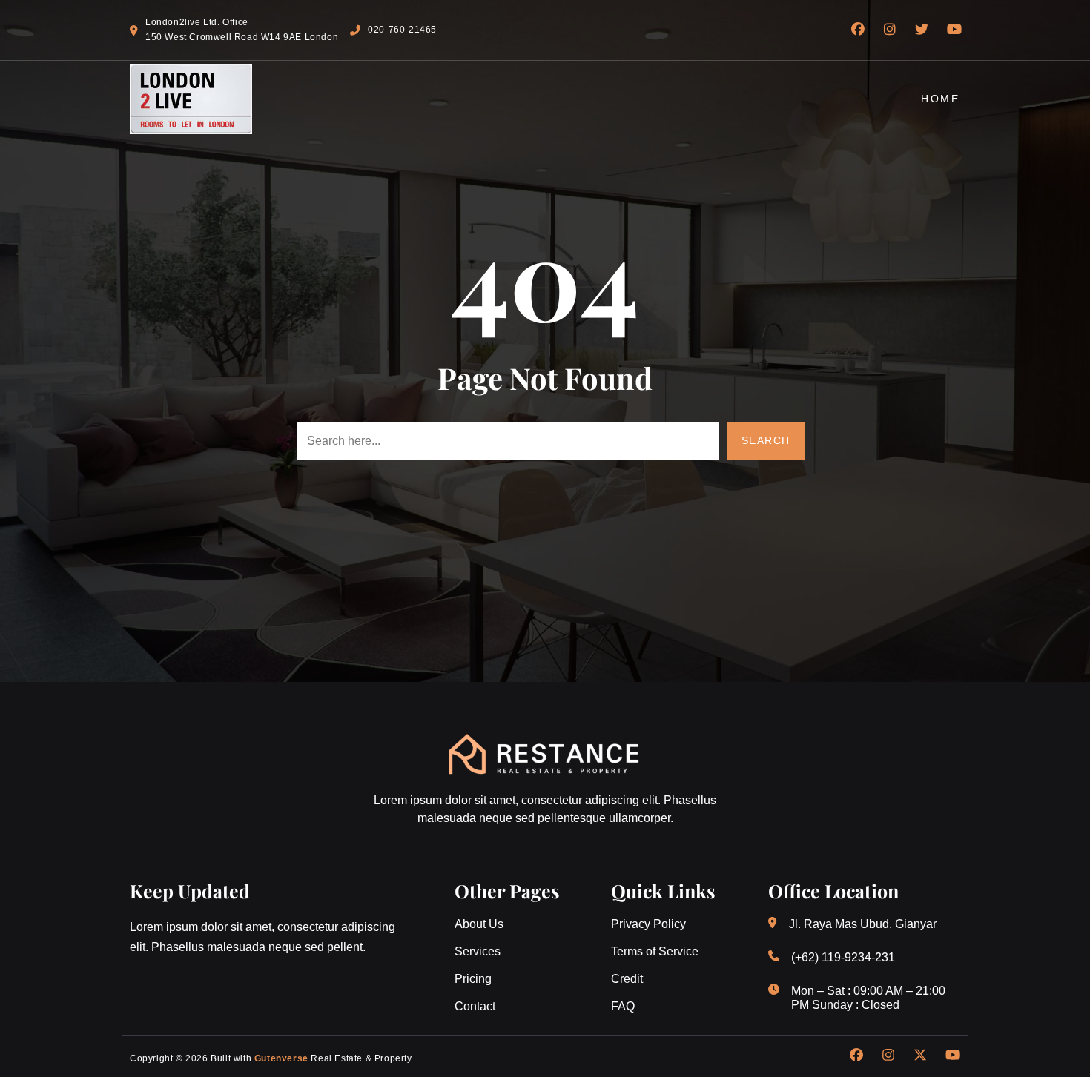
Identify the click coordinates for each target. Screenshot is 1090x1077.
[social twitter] (920, 1054)
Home (940, 99)
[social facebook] (856, 1054)
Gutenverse (281, 1058)
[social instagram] (888, 1054)
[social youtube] (952, 1054)
